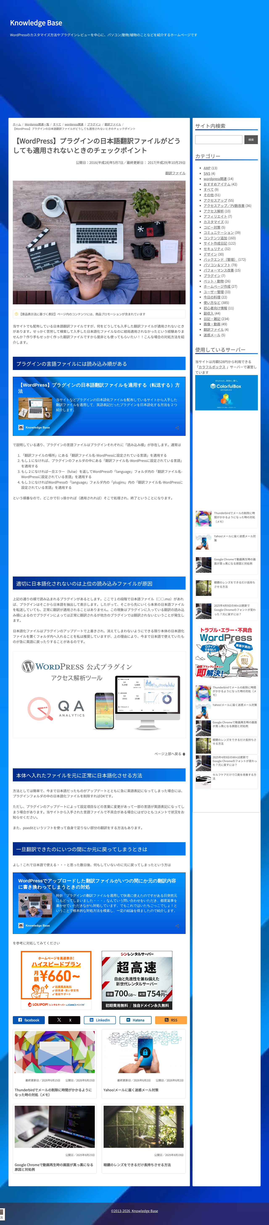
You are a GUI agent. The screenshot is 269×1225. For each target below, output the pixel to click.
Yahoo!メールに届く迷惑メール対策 (131, 1089)
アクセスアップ (215, 200)
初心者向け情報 (215, 307)
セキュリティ (214, 248)
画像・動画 (212, 323)
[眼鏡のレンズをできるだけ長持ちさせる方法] (203, 588)
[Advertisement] (134, 71)
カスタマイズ (214, 221)
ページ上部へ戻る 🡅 (170, 753)
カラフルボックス (212, 366)
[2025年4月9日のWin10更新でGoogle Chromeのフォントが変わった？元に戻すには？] (203, 611)
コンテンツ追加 (215, 237)
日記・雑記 (212, 318)
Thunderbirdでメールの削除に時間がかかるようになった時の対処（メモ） (53, 1092)
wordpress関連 (74, 124)
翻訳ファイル (113, 124)
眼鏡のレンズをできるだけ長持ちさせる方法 (137, 1164)
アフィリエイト (215, 216)
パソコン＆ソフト (217, 264)
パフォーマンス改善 (219, 270)
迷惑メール (212, 334)
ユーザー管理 (214, 291)
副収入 (209, 313)
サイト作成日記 (215, 243)
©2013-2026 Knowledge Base (134, 1210)
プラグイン (94, 124)
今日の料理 (212, 297)
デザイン (210, 254)
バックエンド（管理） (220, 259)
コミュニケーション (219, 232)
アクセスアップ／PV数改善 (224, 205)
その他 (209, 194)
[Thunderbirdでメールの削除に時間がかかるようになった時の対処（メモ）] (203, 519)
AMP (207, 167)
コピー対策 (212, 227)
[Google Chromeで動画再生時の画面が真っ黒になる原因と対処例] (203, 565)
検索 (251, 140)
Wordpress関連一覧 (37, 124)
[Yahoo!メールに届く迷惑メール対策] (203, 542)
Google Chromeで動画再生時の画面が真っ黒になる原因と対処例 (54, 1167)
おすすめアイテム (217, 184)
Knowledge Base (36, 22)
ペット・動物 (214, 281)
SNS (207, 173)
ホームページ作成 (217, 286)
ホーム (17, 124)
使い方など (212, 302)
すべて (57, 124)
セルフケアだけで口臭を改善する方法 (234, 776)
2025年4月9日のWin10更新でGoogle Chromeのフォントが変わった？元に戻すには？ (235, 609)
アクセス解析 (214, 210)
